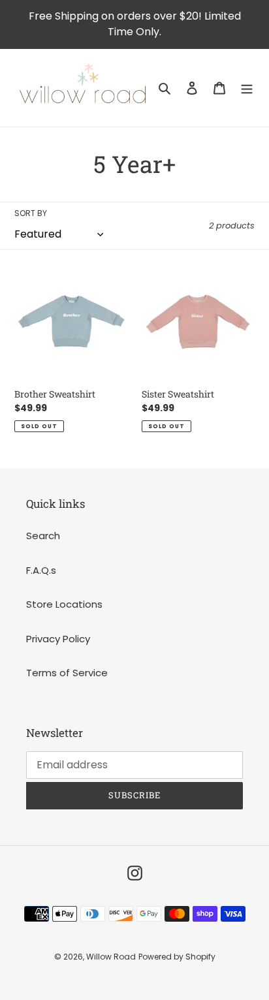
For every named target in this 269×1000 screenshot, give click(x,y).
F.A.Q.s (41, 570)
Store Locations (64, 604)
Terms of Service (67, 673)
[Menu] (247, 88)
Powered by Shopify (176, 956)
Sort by (30, 213)
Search (43, 535)
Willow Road (111, 956)
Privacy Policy (58, 639)
